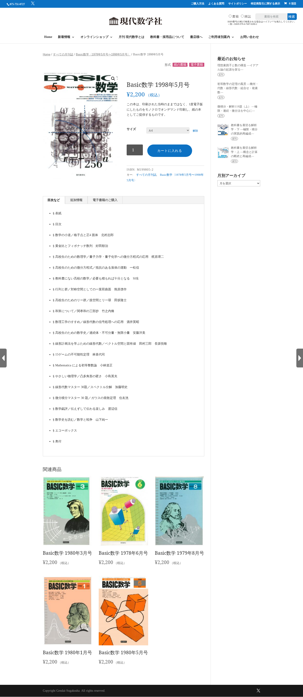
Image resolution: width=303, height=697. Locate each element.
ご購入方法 (197, 3)
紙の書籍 (180, 64)
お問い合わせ (249, 37)
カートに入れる (169, 150)
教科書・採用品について (167, 37)
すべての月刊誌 (63, 54)
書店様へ (196, 37)
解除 (195, 130)
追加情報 (76, 200)
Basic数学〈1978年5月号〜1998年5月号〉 (103, 54)
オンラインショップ (94, 37)
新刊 (234, 138)
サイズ (131, 129)
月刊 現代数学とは (131, 37)
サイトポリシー (237, 3)
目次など (53, 200)
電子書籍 (197, 64)
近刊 (221, 74)
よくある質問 (216, 3)
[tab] (54, 200)
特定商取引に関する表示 (265, 3)
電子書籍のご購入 (105, 200)
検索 (291, 16)
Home (48, 37)
